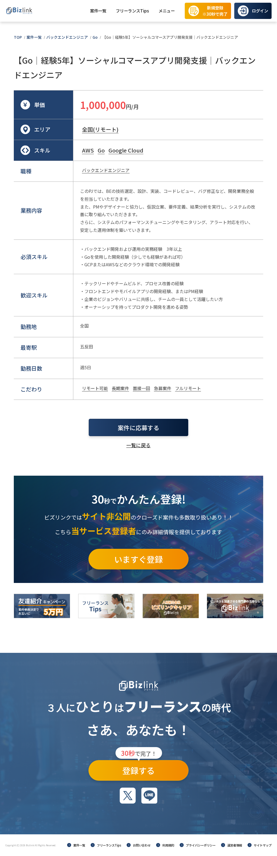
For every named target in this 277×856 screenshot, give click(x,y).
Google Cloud (125, 150)
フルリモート (188, 388)
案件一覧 (98, 11)
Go (95, 37)
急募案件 (162, 388)
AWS (88, 150)
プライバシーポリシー (201, 845)
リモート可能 (95, 388)
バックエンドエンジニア (67, 37)
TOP (18, 37)
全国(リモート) (100, 129)
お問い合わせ (142, 845)
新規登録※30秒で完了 (214, 11)
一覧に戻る (138, 445)
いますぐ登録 (138, 559)
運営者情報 (234, 845)
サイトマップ (263, 845)
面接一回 (141, 388)
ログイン (260, 11)
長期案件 (120, 388)
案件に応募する (138, 427)
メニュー (167, 11)
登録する (139, 768)
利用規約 (168, 845)
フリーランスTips (132, 11)
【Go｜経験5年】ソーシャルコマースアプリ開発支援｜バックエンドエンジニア (170, 37)
